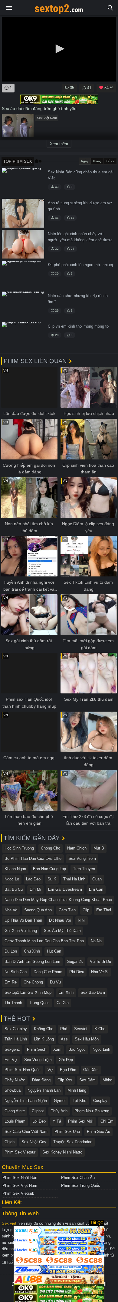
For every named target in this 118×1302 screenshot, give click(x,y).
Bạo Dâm (68, 1069)
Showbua (13, 1090)
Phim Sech (36, 1049)
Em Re (11, 982)
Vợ (50, 1069)
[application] (59, 49)
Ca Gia (63, 1002)
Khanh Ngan (15, 868)
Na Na (96, 941)
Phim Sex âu (98, 1131)
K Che (99, 1029)
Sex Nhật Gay (33, 1142)
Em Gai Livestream (65, 889)
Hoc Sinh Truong (19, 848)
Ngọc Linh (101, 1049)
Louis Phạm (15, 1121)
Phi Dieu (76, 972)
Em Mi (35, 889)
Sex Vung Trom (82, 858)
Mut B (98, 848)
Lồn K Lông (44, 1039)
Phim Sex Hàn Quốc (23, 1069)
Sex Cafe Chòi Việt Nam (26, 1131)
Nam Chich (77, 848)
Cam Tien (67, 910)
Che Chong (33, 982)
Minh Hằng (76, 1090)
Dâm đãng (41, 1080)
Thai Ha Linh (74, 879)
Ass (64, 1039)
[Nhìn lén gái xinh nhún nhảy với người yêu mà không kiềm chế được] (23, 244)
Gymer (60, 1100)
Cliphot (38, 1111)
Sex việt (9, 1223)
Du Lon (11, 951)
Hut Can (54, 951)
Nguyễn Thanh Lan (44, 1090)
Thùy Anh (59, 1111)
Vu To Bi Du (100, 961)
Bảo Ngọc (77, 1049)
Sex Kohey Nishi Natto (62, 1152)
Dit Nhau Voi (60, 920)
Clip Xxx (64, 1080)
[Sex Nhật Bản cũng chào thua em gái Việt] (23, 182)
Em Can (96, 889)
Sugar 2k (75, 961)
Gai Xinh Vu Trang (21, 930)
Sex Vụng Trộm (38, 1059)
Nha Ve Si (100, 972)
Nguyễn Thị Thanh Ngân (26, 1100)
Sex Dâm (87, 1080)
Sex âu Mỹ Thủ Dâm (62, 930)
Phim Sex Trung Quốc (80, 1185)
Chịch (10, 1142)
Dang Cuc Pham (48, 972)
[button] (59, 48)
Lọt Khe (79, 1100)
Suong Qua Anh (38, 910)
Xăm (57, 1049)
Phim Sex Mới (80, 1121)
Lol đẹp (39, 1121)
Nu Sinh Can (16, 972)
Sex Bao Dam (92, 992)
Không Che (43, 1029)
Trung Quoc (39, 1002)
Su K (52, 879)
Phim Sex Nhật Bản (19, 1177)
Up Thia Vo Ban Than (23, 920)
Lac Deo (33, 879)
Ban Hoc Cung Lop (49, 868)
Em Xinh (66, 992)
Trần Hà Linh (16, 1039)
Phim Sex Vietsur (20, 1152)
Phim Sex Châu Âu (78, 1177)
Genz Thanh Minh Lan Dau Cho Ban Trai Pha (44, 941)
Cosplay (100, 1100)
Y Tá (57, 1121)
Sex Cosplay (16, 1029)
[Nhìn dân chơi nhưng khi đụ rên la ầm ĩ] (23, 306)
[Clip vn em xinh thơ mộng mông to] (23, 336)
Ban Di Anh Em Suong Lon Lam (32, 961)
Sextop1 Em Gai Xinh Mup (28, 992)
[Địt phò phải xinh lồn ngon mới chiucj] (23, 275)
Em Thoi (103, 910)
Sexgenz (12, 1049)
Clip (86, 910)
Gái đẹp (66, 1059)
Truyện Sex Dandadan (72, 1142)
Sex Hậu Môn (87, 1039)
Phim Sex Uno (67, 1131)
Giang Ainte (15, 1111)
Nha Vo (11, 910)
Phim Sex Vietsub (18, 1193)
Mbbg (107, 1080)
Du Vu (55, 982)
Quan (97, 879)
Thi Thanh (13, 1002)
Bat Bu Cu (14, 889)
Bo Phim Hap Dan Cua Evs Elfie (33, 858)
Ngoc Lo (12, 879)
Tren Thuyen (84, 868)
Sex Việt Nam (47, 118)
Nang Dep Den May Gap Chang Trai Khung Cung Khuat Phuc (58, 899)
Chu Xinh (32, 951)
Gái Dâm (91, 1069)
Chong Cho (50, 848)
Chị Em (106, 1121)
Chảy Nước (15, 1080)
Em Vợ (11, 1059)
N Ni (81, 920)
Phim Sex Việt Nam (19, 1185)
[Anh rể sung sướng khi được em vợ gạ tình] (23, 213)
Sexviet (80, 1029)
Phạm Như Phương (91, 1111)
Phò (63, 1029)
